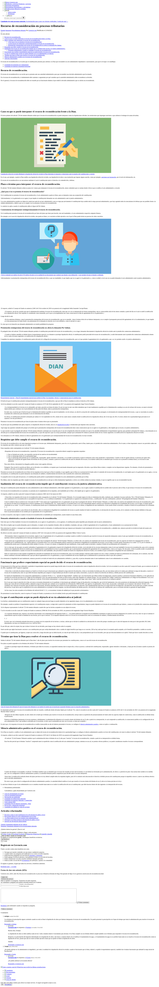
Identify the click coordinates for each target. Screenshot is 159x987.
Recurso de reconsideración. (12, 37)
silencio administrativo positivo (89, 724)
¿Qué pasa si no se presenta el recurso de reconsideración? (25, 42)
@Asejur (28, 957)
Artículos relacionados (10, 58)
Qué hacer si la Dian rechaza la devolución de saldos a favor (21, 820)
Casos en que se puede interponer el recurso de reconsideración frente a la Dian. (27, 38)
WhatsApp (36, 834)
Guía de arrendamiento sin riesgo (14, 794)
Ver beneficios (5, 839)
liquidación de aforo (63, 424)
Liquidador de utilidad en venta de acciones (17, 807)
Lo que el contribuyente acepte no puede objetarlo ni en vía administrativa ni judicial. (29, 53)
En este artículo (5, 34)
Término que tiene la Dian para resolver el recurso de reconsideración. (24, 55)
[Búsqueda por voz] (23, 18)
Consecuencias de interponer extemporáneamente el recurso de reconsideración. (31, 43)
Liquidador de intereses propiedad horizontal (17, 66)
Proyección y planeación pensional (14, 805)
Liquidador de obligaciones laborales (15, 798)
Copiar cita (4, 877)
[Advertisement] (56, 96)
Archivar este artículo (7, 879)
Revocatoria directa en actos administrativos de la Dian (20, 816)
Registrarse (11, 14)
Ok (2, 984)
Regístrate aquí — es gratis (8, 866)
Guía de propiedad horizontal (12, 795)
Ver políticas (8, 984)
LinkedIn (49, 834)
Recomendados (10, 972)
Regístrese (4, 905)
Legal (8, 976)
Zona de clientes (11, 979)
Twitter (8, 834)
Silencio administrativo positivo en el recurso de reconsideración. (23, 57)
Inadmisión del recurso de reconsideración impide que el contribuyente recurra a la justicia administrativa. (34, 48)
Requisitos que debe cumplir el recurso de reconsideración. (21, 47)
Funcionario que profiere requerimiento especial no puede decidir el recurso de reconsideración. (32, 52)
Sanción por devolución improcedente (15, 821)
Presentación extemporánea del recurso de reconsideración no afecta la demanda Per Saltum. (35, 45)
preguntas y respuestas (35, 855)
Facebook (21, 834)
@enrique (28, 927)
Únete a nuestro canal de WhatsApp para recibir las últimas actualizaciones (24, 967)
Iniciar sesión (12, 12)
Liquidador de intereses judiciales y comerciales (18, 800)
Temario (8, 978)
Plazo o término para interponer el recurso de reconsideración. (22, 40)
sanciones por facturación (108, 177)
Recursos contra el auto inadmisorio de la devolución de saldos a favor (24, 815)
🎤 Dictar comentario (83, 902)
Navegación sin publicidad (12, 797)
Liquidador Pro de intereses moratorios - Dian (17, 803)
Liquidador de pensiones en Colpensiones (16, 65)
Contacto (9, 974)
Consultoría (9, 970)
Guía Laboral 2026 (9, 802)
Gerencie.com (33, 30)
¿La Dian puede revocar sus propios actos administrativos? (21, 818)
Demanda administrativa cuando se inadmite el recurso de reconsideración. (29, 50)
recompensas (25, 860)
